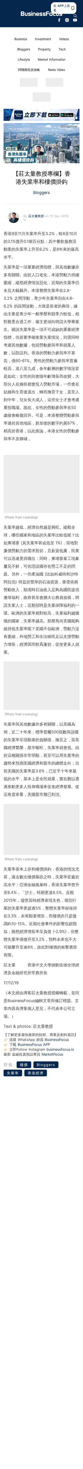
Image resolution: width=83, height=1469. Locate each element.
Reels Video (56, 70)
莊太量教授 (36, 216)
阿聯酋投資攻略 (29, 70)
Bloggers (23, 49)
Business (20, 39)
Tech (62, 49)
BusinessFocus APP (34, 1044)
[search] (75, 16)
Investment (43, 39)
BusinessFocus (57, 1039)
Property (44, 49)
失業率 (13, 1073)
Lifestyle (24, 59)
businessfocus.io (60, 1049)
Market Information (52, 59)
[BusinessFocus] (41, 14)
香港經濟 (36, 1073)
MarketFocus (52, 1054)
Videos (64, 39)
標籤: (9, 1064)
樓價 (24, 1065)
